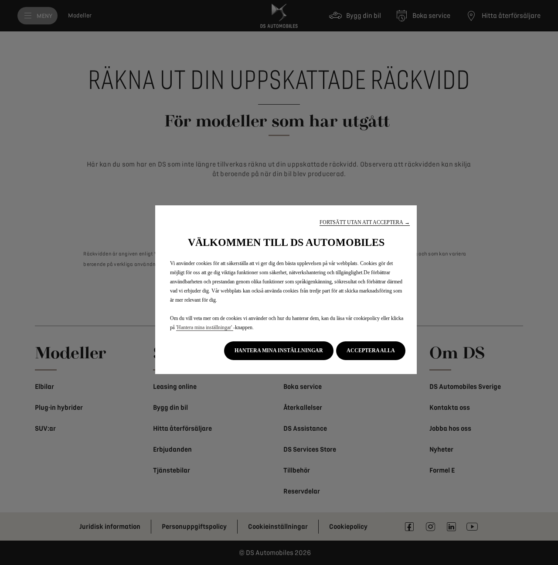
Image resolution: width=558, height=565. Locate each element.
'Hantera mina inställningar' (204, 327)
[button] (365, 222)
